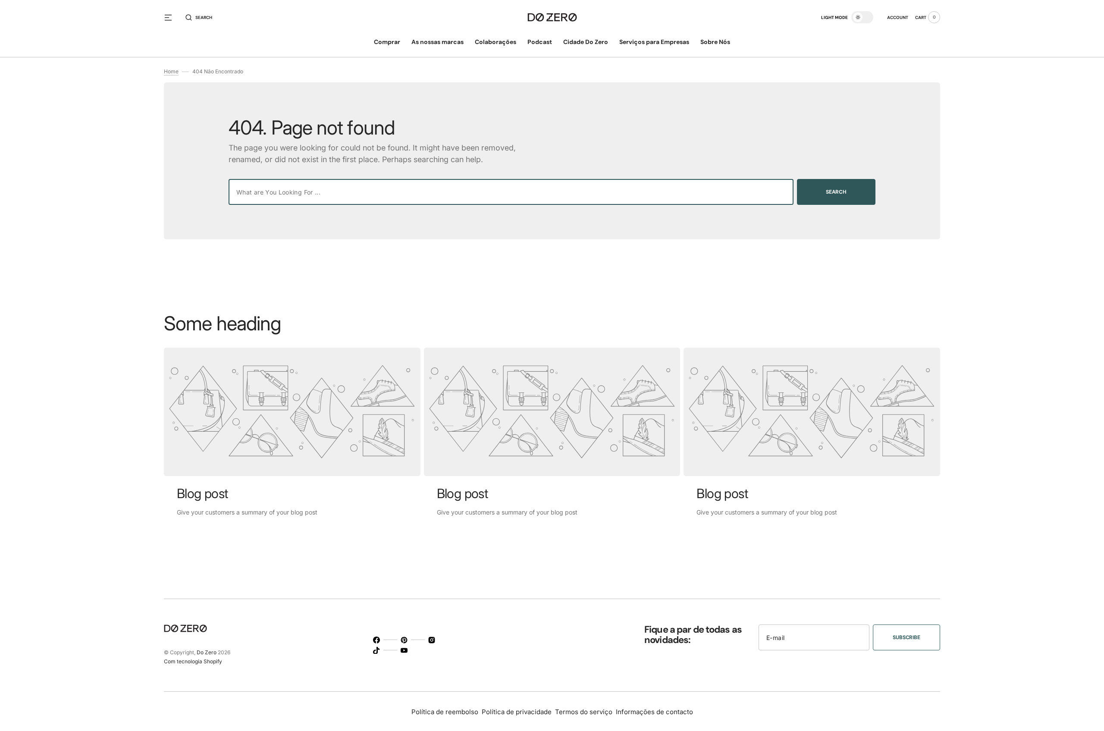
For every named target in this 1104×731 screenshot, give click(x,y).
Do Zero (206, 652)
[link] (292, 412)
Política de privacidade (517, 712)
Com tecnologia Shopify (193, 661)
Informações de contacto (654, 712)
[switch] (862, 17)
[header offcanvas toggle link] (172, 17)
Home (171, 71)
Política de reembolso (444, 712)
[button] (198, 17)
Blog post (202, 493)
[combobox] (511, 192)
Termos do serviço (583, 712)
